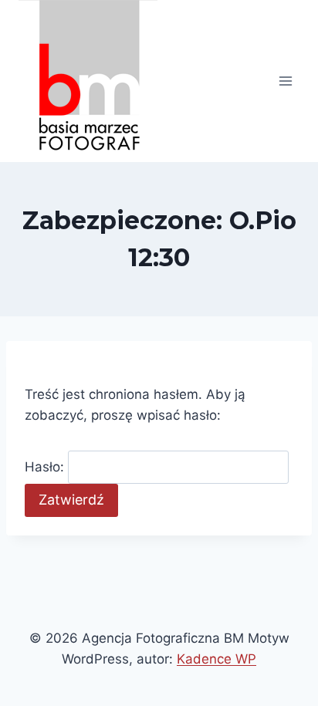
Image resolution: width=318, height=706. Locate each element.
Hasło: (46, 467)
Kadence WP (216, 659)
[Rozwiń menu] (285, 81)
